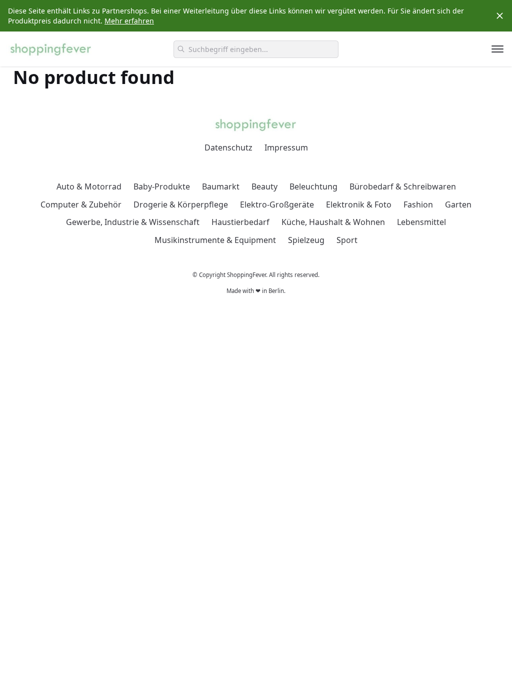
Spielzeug (306, 240)
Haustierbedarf (241, 222)
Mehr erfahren (129, 21)
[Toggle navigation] (498, 49)
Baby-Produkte (162, 186)
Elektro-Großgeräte (277, 204)
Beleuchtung (314, 186)
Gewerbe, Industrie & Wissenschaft (133, 222)
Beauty (265, 186)
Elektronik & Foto (359, 204)
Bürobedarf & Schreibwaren (403, 186)
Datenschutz (228, 147)
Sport (347, 240)
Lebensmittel (421, 222)
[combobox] (256, 49)
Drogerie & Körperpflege (181, 204)
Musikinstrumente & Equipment (215, 240)
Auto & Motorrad (89, 186)
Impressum (286, 147)
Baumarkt (221, 186)
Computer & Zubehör (81, 204)
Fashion (418, 204)
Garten (458, 204)
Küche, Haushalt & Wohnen (333, 222)
